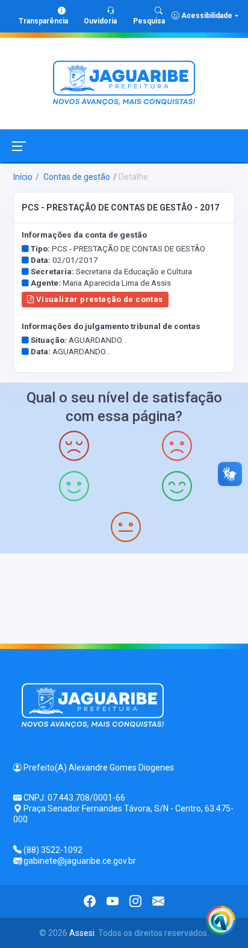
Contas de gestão (76, 177)
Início (23, 177)
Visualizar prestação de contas (98, 299)
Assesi (82, 933)
